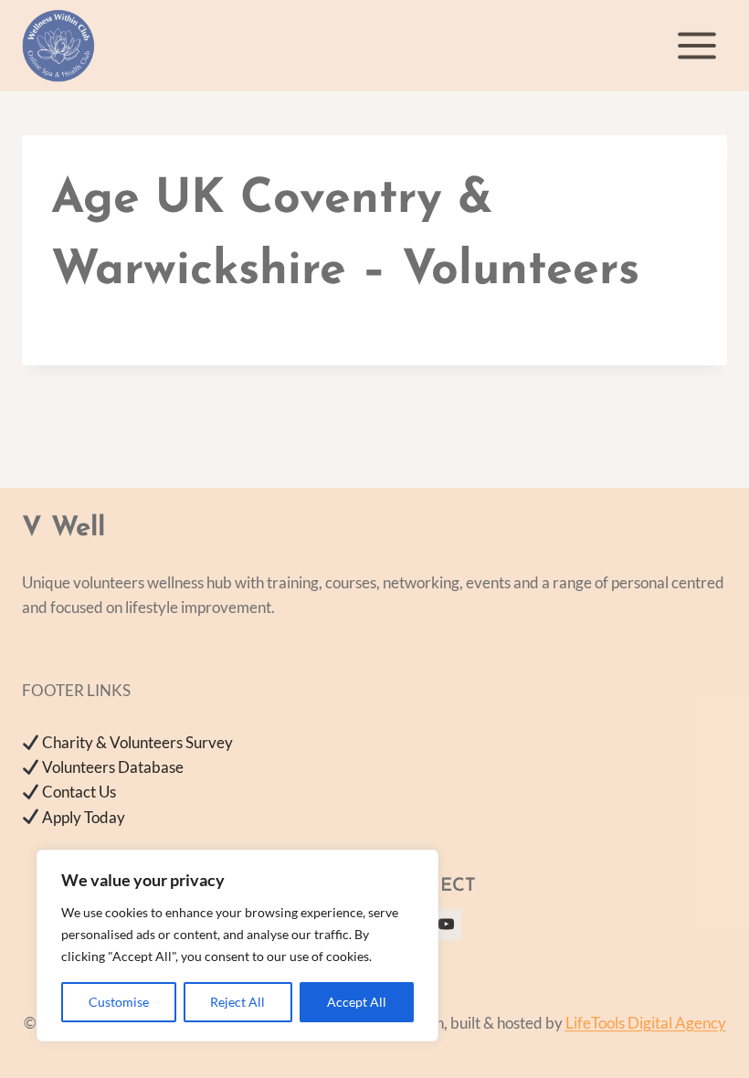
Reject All (237, 1001)
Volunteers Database (113, 767)
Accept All (356, 1001)
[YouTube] (445, 924)
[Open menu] (696, 45)
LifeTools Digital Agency (645, 1022)
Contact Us (79, 791)
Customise (119, 1001)
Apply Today (83, 817)
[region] (237, 945)
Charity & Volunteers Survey (137, 742)
